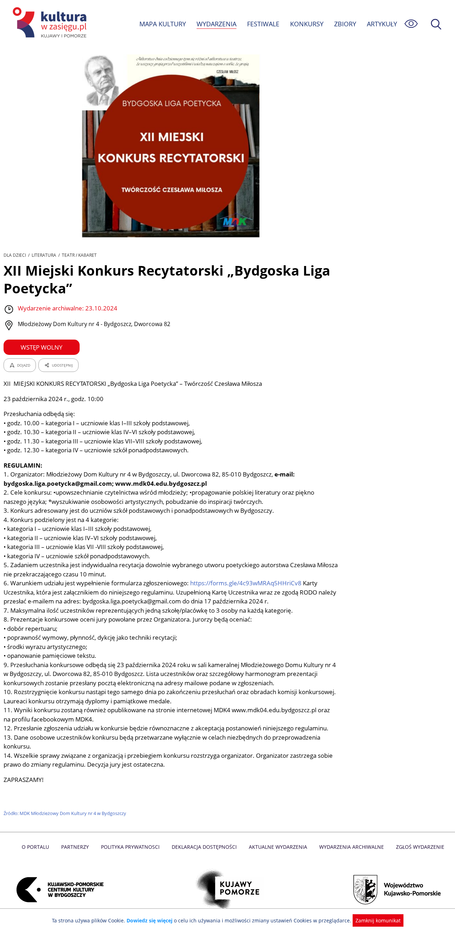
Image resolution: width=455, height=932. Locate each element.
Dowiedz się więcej (149, 920)
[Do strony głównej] (48, 23)
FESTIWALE (263, 24)
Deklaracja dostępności (204, 846)
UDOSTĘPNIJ (62, 365)
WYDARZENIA (216, 24)
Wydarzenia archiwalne (351, 846)
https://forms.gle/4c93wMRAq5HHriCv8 (245, 583)
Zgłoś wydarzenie (420, 846)
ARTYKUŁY (382, 24)
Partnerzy (75, 846)
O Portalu (35, 846)
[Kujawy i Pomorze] (227, 889)
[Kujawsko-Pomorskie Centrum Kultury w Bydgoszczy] (58, 889)
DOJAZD (23, 365)
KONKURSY (306, 24)
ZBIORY (345, 24)
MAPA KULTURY (162, 24)
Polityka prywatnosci (130, 846)
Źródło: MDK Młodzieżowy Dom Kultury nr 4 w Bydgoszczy (65, 813)
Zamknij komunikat (378, 920)
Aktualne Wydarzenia (278, 846)
